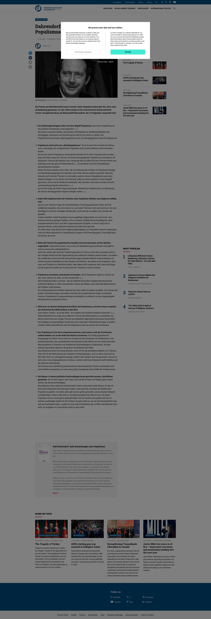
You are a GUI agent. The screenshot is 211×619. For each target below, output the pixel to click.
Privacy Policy (102, 62)
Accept (128, 52)
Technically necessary (83, 52)
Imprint (110, 62)
